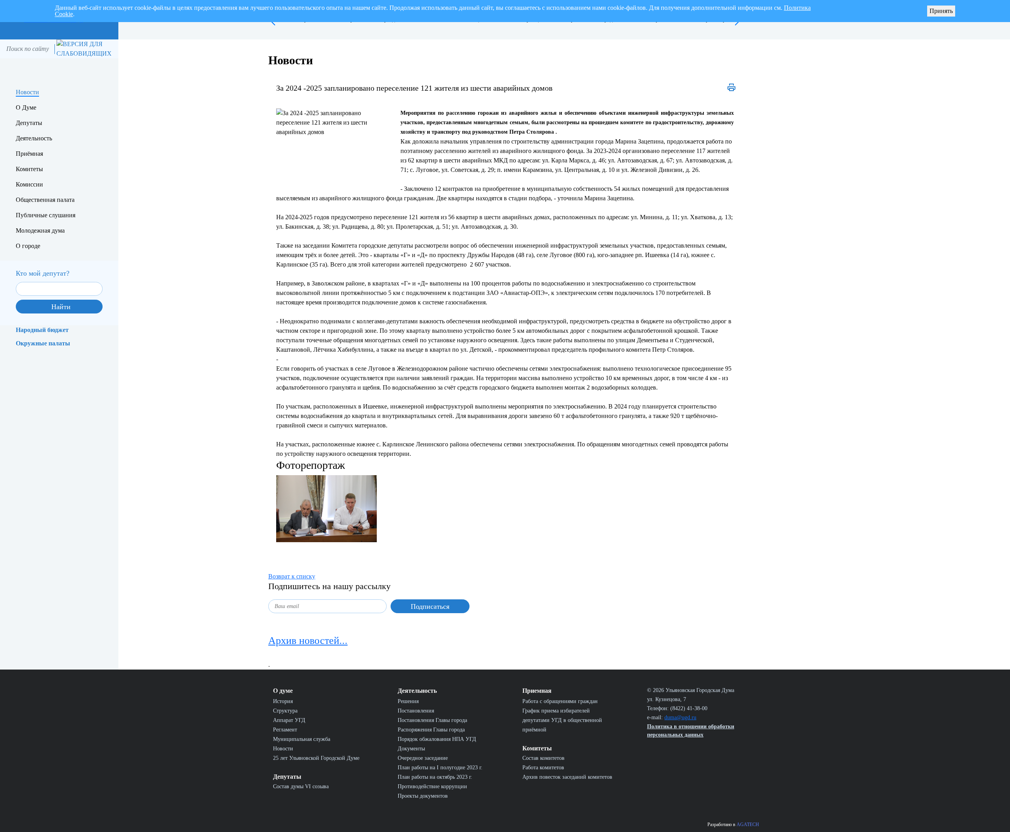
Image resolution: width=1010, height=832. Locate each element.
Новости (27, 92)
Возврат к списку (291, 576)
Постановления (416, 711)
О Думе (26, 107)
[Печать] (731, 87)
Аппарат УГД (289, 720)
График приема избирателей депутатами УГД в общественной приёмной (562, 720)
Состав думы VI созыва (301, 786)
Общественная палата (45, 199)
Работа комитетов (543, 767)
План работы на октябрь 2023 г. (435, 777)
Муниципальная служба (301, 739)
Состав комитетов (543, 758)
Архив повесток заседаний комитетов (567, 777)
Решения (408, 701)
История (283, 701)
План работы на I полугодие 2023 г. (440, 767)
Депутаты (29, 122)
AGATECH (748, 824)
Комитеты (29, 169)
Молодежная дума (40, 230)
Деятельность (34, 138)
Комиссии (29, 184)
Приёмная (29, 153)
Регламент (285, 730)
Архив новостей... (308, 640)
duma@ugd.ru (680, 717)
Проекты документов (423, 796)
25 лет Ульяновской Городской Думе (316, 758)
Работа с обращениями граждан (560, 701)
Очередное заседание (423, 758)
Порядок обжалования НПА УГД (437, 739)
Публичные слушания (45, 215)
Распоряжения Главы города (431, 730)
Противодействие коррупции (432, 786)
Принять (941, 10)
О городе (28, 246)
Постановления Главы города (432, 720)
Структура (285, 711)
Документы (411, 749)
